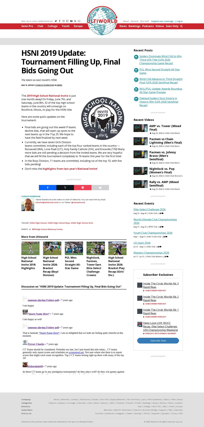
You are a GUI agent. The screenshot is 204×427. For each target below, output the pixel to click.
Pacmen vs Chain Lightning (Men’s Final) (165, 140)
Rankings (134, 26)
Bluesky (138, 413)
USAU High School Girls (82, 223)
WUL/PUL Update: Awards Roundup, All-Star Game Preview (161, 90)
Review (163, 403)
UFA (154, 406)
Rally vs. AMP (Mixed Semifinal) (164, 183)
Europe (78, 26)
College (53, 26)
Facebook (109, 413)
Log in (180, 21)
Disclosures (85, 399)
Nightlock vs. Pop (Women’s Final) (162, 170)
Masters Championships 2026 (151, 252)
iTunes (174, 413)
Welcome (108, 410)
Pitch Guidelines (155, 399)
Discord (134, 21)
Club (40, 26)
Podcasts (148, 26)
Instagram (120, 413)
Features (52, 403)
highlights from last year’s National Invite (70, 168)
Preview (129, 403)
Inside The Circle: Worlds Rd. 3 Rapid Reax (161, 285)
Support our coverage (162, 21)
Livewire (179, 403)
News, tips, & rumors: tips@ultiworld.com (37, 21)
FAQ (170, 410)
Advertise (65, 399)
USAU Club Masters (154, 256)
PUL (159, 406)
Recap (155, 403)
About (126, 21)
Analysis (61, 403)
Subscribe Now (158, 340)
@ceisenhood (78, 202)
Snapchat (155, 413)
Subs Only (172, 26)
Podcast (120, 403)
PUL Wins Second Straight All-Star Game (159, 71)
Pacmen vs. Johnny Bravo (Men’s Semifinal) (162, 155)
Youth (65, 26)
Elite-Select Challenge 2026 (150, 209)
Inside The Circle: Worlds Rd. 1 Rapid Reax (161, 311)
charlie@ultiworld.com (47, 202)
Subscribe (178, 410)
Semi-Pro (27, 26)
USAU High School (38, 223)
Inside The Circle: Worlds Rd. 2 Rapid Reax (161, 298)
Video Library (177, 399)
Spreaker (165, 413)
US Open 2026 (142, 243)
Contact (74, 399)
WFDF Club (152, 227)
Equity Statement (117, 399)
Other (112, 403)
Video (170, 403)
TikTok (146, 413)
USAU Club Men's (172, 146)
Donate (95, 399)
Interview (81, 403)
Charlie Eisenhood (44, 85)
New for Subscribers (123, 410)
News (123, 26)
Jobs (144, 399)
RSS (181, 413)
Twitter (129, 413)
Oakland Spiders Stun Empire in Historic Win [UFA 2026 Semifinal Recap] (158, 102)
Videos (160, 26)
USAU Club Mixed (172, 133)
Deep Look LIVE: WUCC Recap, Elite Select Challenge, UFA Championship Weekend (160, 326)
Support (162, 410)
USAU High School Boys (59, 223)
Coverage (71, 403)
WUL (165, 406)
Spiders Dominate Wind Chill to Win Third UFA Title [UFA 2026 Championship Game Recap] (160, 60)
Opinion (104, 403)
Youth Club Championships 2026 (153, 233)
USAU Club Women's (173, 176)
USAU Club (152, 213)
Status (166, 399)
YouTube (99, 413)
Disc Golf (144, 21)
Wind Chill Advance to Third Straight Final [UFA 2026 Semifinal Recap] (160, 80)
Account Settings (150, 410)
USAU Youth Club (153, 236)
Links (90, 403)
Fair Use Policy (133, 399)
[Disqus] (74, 334)
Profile (138, 403)
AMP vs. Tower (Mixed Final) (165, 127)
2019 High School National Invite (47, 95)
